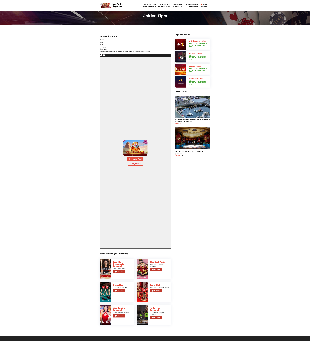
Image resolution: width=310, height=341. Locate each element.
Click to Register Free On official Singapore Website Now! (198, 45)
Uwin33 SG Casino (196, 79)
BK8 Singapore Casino (197, 41)
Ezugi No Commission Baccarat (119, 264)
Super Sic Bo (156, 285)
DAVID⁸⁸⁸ (178, 123)
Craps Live (118, 285)
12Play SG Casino (195, 54)
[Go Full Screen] (104, 55)
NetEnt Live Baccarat (155, 309)
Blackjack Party (157, 262)
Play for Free (136, 164)
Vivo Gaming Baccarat (119, 309)
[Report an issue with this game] (101, 55)
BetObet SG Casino (196, 66)
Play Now (120, 272)
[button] (135, 148)
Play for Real (136, 159)
